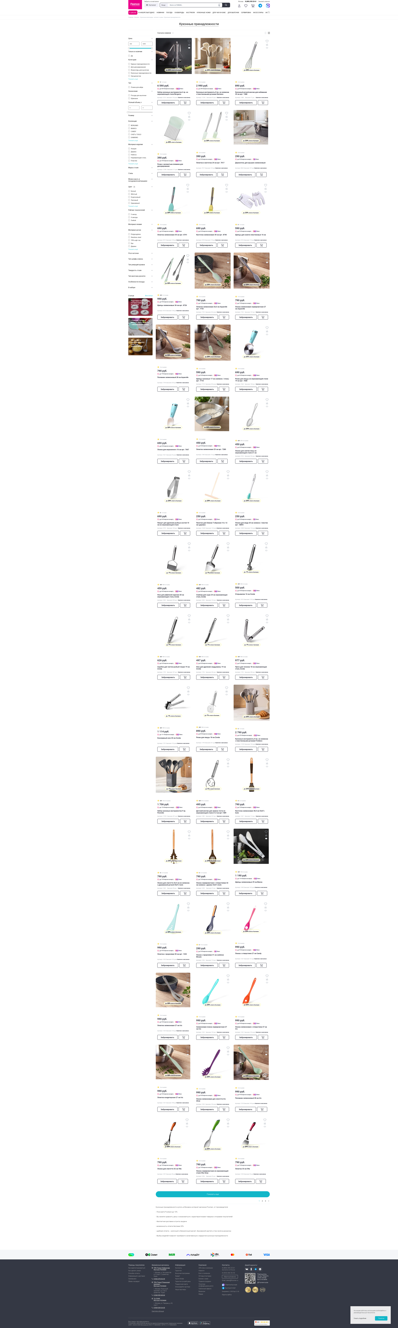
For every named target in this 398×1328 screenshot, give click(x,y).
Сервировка (246, 12)
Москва (240, 1)
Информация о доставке (136, 1276)
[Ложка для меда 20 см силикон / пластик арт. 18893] (252, 487)
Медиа (201, 1294)
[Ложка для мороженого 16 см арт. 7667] (173, 414)
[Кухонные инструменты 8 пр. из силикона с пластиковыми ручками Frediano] (252, 703)
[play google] (205, 1324)
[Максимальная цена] (147, 44)
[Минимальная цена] (134, 44)
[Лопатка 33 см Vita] (250, 1134)
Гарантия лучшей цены (183, 1281)
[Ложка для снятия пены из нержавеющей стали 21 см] (252, 415)
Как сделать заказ (134, 1270)
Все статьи (149, 295)
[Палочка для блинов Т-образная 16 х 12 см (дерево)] (213, 487)
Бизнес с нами (203, 1279)
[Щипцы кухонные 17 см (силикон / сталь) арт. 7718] (213, 343)
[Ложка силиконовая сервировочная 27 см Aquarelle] (252, 271)
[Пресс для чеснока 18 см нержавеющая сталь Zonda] (252, 631)
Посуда (169, 12)
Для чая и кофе (219, 12)
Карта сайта (227, 1295)
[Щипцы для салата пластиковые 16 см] (251, 199)
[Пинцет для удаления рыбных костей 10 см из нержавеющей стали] (174, 487)
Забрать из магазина (151, 1)
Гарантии (178, 1270)
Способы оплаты (134, 1273)
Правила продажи (205, 1281)
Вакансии (202, 1291)
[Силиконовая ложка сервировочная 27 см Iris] (213, 991)
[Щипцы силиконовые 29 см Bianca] (251, 846)
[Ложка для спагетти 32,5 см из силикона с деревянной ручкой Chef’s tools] (174, 847)
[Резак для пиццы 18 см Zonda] (212, 702)
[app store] (193, 1324)
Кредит (177, 1276)
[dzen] (260, 1269)
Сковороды (179, 12)
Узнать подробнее (360, 1318)
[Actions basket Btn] (252, 5)
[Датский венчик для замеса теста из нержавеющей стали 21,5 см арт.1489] (213, 775)
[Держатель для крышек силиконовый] (251, 127)
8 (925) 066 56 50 (228, 1273)
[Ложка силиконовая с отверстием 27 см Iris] (252, 991)
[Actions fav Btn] (245, 5)
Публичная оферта (205, 1289)
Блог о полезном (204, 1273)
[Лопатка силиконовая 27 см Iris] (173, 990)
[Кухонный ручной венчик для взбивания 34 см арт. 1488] (252, 56)
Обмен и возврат (134, 1281)
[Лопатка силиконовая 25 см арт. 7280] (212, 414)
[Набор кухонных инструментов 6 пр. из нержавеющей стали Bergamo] (174, 56)
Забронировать (168, 103)
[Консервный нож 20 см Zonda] (173, 702)
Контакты (178, 1268)
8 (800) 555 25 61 (250, 1)
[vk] (247, 1269)
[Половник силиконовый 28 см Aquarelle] (173, 342)
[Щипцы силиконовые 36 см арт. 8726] (173, 270)
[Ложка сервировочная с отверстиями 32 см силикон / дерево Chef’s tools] (213, 847)
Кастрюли (190, 12)
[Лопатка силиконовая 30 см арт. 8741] (173, 199)
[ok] (251, 1269)
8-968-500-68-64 (159, 1295)
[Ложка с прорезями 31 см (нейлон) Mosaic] (213, 919)
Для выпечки (233, 12)
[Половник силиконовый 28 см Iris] (251, 1062)
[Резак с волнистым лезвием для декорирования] (174, 128)
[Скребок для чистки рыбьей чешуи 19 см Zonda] (174, 631)
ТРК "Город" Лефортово (162, 1268)
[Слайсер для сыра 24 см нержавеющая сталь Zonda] (213, 559)
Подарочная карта (181, 1284)
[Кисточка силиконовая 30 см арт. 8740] (212, 199)
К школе (132, 13)
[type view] (265, 33)
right (269, 12)
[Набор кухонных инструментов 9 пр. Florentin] (174, 775)
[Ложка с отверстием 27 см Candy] (251, 918)
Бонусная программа (182, 1273)
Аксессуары (258, 12)
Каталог (152, 5)
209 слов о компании (206, 1268)
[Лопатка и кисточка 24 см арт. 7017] (212, 127)
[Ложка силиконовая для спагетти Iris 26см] (213, 1063)
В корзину (185, 102)
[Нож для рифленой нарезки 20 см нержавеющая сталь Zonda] (174, 559)
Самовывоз (132, 1279)
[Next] (268, 1201)
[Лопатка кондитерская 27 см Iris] (173, 1062)
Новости (201, 1270)
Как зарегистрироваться (136, 1268)
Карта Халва (179, 1279)
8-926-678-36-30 (159, 1279)
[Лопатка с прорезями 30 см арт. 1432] (173, 918)
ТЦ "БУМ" (157, 1298)
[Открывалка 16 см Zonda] (251, 558)
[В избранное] (189, 41)
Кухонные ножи (204, 12)
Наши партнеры (180, 1289)
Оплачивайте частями (182, 1287)
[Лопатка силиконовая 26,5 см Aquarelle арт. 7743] (213, 271)
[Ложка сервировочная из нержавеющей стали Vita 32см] (213, 1135)
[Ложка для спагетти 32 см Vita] (173, 1134)
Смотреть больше (158, 1311)
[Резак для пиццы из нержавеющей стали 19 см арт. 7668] (252, 343)
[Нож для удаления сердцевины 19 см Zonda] (213, 631)
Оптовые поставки (205, 1276)
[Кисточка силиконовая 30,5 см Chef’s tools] (252, 775)
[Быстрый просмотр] (189, 48)
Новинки (160, 12)
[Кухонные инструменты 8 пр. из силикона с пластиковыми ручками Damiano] (213, 56)
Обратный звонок (230, 1277)
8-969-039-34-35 (159, 1308)
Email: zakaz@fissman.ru (230, 1280)
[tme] (256, 1269)
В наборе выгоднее (146, 12)
